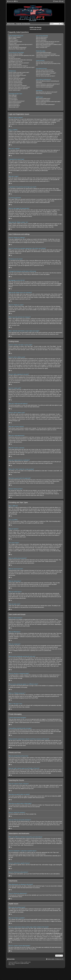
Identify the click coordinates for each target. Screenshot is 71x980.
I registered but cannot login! (15, 41)
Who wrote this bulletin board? (43, 98)
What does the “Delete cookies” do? (17, 49)
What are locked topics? (14, 105)
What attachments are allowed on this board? (46, 92)
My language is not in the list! (15, 61)
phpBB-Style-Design (25, 963)
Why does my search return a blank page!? (46, 73)
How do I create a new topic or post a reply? (19, 72)
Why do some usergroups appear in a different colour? (49, 44)
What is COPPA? (13, 38)
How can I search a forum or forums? (44, 70)
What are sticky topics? (14, 104)
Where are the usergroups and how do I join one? (47, 41)
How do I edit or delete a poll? (16, 79)
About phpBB (12, 912)
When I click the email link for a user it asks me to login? (22, 67)
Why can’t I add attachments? (15, 82)
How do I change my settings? (16, 54)
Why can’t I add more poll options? (17, 78)
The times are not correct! (15, 58)
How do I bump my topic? (15, 90)
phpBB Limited (50, 908)
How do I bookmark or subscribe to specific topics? (48, 84)
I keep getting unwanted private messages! (46, 54)
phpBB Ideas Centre (25, 921)
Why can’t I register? (13, 40)
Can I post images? (13, 99)
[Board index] (35, 11)
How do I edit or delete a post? (16, 74)
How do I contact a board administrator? (45, 104)
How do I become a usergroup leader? (45, 43)
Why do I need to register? (15, 37)
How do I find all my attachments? (44, 93)
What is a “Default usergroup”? (43, 46)
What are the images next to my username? (19, 63)
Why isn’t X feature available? (43, 100)
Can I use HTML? (13, 96)
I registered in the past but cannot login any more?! (20, 44)
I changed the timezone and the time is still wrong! (20, 60)
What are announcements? (15, 102)
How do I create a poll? (14, 76)
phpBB (58, 285)
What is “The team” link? (41, 47)
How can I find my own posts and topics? (45, 76)
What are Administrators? (42, 37)
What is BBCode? (13, 95)
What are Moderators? (41, 38)
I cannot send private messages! (43, 52)
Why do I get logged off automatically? (17, 47)
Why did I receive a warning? (15, 84)
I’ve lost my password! (14, 46)
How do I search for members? (43, 74)
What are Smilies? (13, 98)
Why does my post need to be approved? (18, 88)
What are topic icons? (14, 107)
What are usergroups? (41, 40)
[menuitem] (16, 1)
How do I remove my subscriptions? (44, 87)
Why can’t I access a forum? (15, 81)
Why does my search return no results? (45, 71)
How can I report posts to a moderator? (18, 85)
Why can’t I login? (13, 43)
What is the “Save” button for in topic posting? (19, 87)
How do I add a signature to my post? (17, 75)
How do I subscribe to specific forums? (45, 85)
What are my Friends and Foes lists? (44, 62)
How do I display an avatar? (15, 64)
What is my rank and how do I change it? (18, 65)
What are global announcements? (17, 101)
